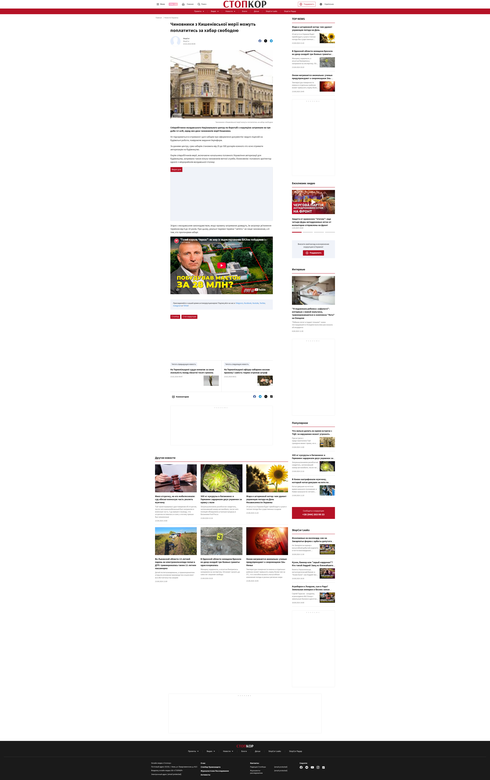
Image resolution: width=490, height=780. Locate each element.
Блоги (244, 11)
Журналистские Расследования (215, 771)
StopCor (186, 38)
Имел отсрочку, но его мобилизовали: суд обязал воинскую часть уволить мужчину (175, 499)
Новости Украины (171, 17)
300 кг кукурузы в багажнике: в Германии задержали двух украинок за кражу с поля (221, 499)
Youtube (255, 303)
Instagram (177, 305)
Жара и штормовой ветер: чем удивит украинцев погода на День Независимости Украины (266, 499)
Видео (213, 11)
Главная (159, 17)
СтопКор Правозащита (210, 767)
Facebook (247, 303)
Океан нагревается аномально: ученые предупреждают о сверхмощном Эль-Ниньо (266, 562)
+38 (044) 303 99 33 (313, 514)
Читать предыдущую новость (184, 364)
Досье (256, 11)
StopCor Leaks (271, 11)
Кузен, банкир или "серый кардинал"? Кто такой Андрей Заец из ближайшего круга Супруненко (312, 565)
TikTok (185, 305)
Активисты (205, 775)
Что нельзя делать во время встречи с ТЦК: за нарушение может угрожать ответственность (312, 434)
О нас (203, 763)
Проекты (197, 11)
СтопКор (175, 316)
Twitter (262, 303)
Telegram (239, 303)
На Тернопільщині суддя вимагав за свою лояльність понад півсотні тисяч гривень (192, 371)
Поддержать (309, 4)
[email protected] (174, 774)
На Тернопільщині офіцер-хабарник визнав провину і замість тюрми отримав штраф (247, 371)
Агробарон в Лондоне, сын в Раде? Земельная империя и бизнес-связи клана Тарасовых (311, 589)
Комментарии (182, 396)
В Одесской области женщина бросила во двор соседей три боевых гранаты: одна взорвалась (221, 562)
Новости (229, 11)
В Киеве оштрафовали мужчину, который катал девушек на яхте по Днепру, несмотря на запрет (310, 482)
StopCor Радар (290, 11)
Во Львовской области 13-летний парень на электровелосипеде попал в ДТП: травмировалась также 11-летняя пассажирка (175, 563)
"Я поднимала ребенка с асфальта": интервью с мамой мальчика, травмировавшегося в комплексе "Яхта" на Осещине (313, 313)
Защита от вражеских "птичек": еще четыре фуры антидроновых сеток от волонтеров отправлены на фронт (311, 222)
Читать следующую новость (237, 364)
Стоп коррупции (189, 316)
